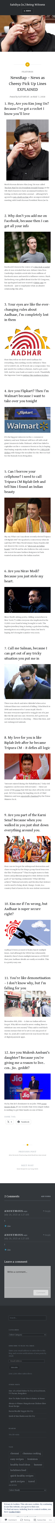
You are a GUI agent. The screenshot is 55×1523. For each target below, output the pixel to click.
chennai (14, 1453)
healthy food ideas (20, 1464)
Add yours (46, 1196)
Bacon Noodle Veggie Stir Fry (21, 1411)
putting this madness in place (36, 375)
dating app (38, 283)
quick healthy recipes (21, 1475)
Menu (28, 11)
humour (38, 1464)
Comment (40, 1292)
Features (27, 72)
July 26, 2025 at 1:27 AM (16, 1214)
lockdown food (18, 1470)
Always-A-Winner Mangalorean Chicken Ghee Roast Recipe (27, 1405)
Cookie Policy (14, 1512)
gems (17, 790)
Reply (48, 1211)
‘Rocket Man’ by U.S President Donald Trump (24, 188)
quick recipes (17, 1481)
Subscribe (14, 1367)
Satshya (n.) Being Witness (27, 4)
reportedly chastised (30, 796)
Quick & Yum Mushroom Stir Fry (22, 1416)
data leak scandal (42, 267)
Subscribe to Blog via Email (21, 1346)
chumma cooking (32, 1453)
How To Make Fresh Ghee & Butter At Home (27, 1399)
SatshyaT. (24, 97)
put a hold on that (21, 197)
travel (31, 1481)
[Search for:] (27, 1318)
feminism (32, 1459)
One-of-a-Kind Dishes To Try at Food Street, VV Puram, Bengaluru (27, 1392)
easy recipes (17, 1459)
